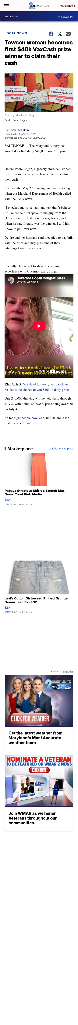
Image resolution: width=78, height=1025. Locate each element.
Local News (16, 33)
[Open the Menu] (6, 5)
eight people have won (29, 417)
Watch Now (67, 6)
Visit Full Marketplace (61, 448)
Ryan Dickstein (19, 130)
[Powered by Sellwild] (67, 671)
